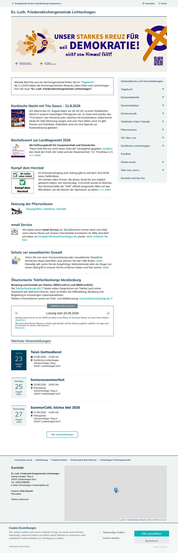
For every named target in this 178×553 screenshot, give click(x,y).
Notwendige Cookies (114, 532)
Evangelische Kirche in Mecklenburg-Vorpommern (38, 3)
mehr (99, 260)
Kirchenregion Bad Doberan (83, 460)
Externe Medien (111, 538)
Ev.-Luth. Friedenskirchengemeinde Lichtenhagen (53, 12)
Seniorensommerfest (47, 380)
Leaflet (122, 520)
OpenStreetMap (133, 520)
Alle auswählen (152, 533)
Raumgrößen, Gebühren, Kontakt (46, 208)
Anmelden (150, 3)
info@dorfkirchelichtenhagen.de (57, 236)
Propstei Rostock (59, 460)
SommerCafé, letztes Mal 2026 (55, 407)
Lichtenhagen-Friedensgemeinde (115, 460)
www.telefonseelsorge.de (94, 298)
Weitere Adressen (20, 499)
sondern (107, 148)
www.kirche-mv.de (23, 460)
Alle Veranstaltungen (62, 434)
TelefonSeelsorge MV (28, 288)
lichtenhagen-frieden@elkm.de (34, 485)
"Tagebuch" (87, 82)
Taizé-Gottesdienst (46, 352)
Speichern (151, 540)
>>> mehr (35, 155)
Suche (164, 3)
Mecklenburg (42, 460)
